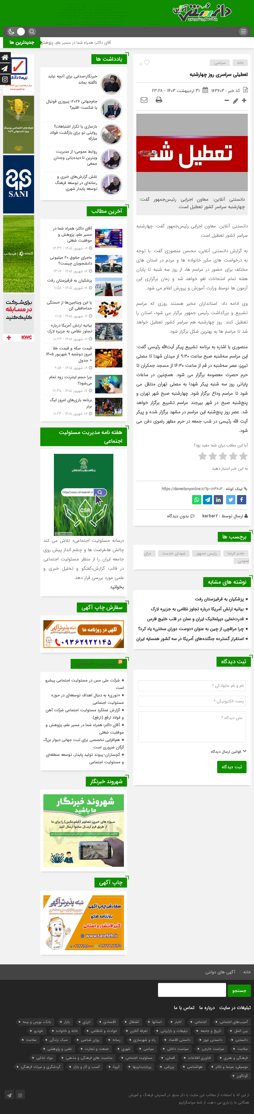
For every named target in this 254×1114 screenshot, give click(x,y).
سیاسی (220, 62)
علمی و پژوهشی (59, 1049)
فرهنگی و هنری (236, 1058)
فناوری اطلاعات (199, 1058)
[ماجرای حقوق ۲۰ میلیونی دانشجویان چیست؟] (83, 264)
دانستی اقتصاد (179, 1040)
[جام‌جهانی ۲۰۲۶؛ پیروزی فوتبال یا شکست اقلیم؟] (83, 109)
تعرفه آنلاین (138, 1031)
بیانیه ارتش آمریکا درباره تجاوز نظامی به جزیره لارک (197, 609)
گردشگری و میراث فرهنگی (40, 1067)
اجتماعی (201, 1022)
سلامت (31, 1040)
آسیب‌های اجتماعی (234, 1022)
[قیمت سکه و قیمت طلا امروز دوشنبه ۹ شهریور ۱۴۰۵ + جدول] (83, 358)
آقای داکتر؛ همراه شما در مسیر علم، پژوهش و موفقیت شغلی (93, 42)
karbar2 (210, 516)
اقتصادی (109, 1022)
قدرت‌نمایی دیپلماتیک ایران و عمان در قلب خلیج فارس (195, 619)
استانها (157, 1022)
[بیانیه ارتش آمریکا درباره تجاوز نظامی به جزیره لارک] (83, 332)
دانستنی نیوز (213, 1040)
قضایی (170, 1058)
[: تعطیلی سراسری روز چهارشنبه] (144, 100)
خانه (240, 62)
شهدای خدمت (174, 553)
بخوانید (117, 587)
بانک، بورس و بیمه (37, 1022)
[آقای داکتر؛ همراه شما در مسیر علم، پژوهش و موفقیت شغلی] (83, 238)
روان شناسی (90, 1040)
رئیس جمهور (206, 553)
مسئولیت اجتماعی (95, 664)
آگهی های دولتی (220, 972)
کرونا (116, 1067)
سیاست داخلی (178, 1049)
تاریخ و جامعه (210, 1031)
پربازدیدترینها (142, 1067)
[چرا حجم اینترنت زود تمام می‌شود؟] (83, 384)
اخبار (178, 1022)
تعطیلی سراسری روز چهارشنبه (219, 74)
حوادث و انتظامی (104, 1031)
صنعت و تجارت (97, 1049)
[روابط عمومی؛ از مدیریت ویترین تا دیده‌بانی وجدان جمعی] (83, 159)
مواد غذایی (44, 1058)
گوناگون (242, 1076)
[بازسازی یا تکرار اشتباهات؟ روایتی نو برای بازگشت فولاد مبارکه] (83, 134)
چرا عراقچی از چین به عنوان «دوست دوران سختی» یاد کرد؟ (191, 628)
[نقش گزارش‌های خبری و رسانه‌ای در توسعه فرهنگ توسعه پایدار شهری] (83, 183)
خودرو (38, 1031)
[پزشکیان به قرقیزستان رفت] (83, 287)
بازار (67, 1022)
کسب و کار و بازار (86, 1067)
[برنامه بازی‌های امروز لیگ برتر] (83, 406)
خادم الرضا (236, 553)
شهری (126, 1049)
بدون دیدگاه (178, 516)
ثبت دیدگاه (232, 767)
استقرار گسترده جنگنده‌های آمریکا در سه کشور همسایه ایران (190, 638)
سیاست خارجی (213, 1049)
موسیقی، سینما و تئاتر (232, 1067)
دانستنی (241, 1040)
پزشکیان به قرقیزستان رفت (219, 599)
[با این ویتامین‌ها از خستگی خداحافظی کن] (83, 309)
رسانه (116, 1040)
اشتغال (134, 1022)
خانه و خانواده (67, 1031)
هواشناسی (195, 1067)
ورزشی (169, 1067)
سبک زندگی (59, 1040)
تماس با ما (184, 1007)
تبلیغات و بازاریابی (173, 1031)
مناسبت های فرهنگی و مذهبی (89, 1058)
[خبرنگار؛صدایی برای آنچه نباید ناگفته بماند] (83, 84)
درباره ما (207, 1007)
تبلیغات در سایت (235, 1007)
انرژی (86, 1022)
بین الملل (241, 1031)
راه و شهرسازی (144, 1040)
